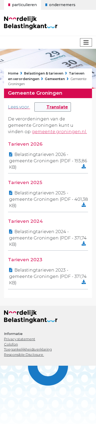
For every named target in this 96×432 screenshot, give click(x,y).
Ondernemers (62, 4)
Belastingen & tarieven (43, 74)
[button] (52, 107)
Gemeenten (55, 79)
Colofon (11, 344)
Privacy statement (19, 339)
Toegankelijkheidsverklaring (28, 349)
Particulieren (24, 4)
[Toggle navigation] (86, 42)
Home (13, 74)
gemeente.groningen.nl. (59, 131)
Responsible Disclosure (24, 354)
